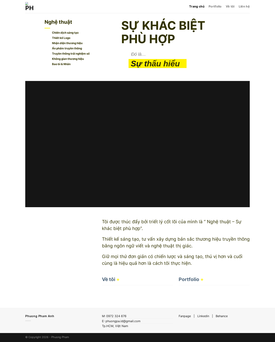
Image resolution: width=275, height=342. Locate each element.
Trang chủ (196, 6)
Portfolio (215, 6)
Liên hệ (244, 6)
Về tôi (230, 6)
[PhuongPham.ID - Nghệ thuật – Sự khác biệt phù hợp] (29, 6)
